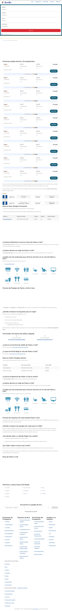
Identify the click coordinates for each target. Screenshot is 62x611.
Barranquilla (52, 524)
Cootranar (7, 542)
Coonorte (7, 539)
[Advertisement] (31, 49)
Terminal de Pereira (39, 551)
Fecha (3, 18)
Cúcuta (43, 490)
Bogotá (7, 490)
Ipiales (25, 493)
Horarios (52, 1)
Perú (6, 567)
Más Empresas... (9, 545)
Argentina (7, 564)
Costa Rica (7, 573)
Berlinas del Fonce (9, 530)
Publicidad (7, 605)
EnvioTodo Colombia (22, 588)
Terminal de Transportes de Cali (17, 353)
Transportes (38, 1)
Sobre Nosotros (8, 594)
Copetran (7, 521)
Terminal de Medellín (39, 538)
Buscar (31, 30)
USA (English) (8, 585)
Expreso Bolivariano (7, 219)
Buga (43, 487)
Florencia (51, 539)
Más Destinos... (52, 545)
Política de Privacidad (10, 599)
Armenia (8, 487)
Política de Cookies (9, 602)
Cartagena (26, 490)
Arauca (50, 521)
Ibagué (7, 493)
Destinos (58, 1)
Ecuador (7, 570)
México (6, 579)
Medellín (44, 493)
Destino (4, 12)
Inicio (32, 1)
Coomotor (7, 527)
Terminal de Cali (38, 531)
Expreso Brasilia (9, 524)
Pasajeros (4, 24)
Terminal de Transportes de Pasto (20, 347)
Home (3, 40)
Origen (3, 7)
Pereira (7, 496)
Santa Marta (52, 542)
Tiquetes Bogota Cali (25, 529)
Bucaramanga (27, 487)
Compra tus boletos (10, 591)
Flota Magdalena (9, 533)
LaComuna (35, 608)
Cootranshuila (8, 536)
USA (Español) (8, 582)
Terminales (45, 1)
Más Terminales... (38, 554)
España (7, 576)
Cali (50, 533)
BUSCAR (54, 507)
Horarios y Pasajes (8, 40)
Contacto (7, 597)
